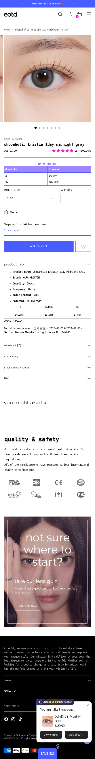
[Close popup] (87, 705)
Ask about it (76, 734)
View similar (51, 734)
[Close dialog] (89, 359)
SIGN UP (25, 395)
